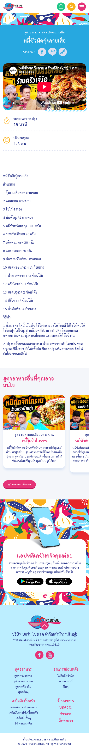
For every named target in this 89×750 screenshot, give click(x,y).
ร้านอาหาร (66, 700)
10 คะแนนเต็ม (23, 723)
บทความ (65, 707)
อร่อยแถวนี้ (65, 681)
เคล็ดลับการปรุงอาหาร (23, 707)
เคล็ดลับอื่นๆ (23, 718)
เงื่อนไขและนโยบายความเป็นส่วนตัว (44, 739)
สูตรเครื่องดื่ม (23, 686)
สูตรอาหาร (30, 32)
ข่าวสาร (66, 713)
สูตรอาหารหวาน (23, 681)
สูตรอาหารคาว (23, 676)
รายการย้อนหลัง (65, 669)
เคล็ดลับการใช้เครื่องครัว (23, 712)
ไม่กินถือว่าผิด (66, 676)
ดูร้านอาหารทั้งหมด (19, 484)
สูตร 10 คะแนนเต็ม (26, 435)
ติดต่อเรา (66, 720)
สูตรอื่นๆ (23, 692)
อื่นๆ (66, 686)
